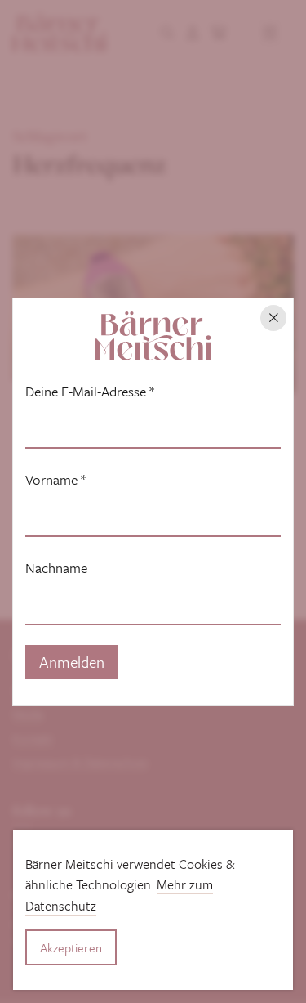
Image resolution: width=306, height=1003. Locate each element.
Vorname (55, 479)
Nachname (56, 568)
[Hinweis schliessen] (273, 318)
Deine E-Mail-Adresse (89, 391)
